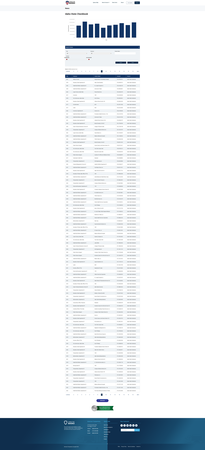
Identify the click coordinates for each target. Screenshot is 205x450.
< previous (68, 71)
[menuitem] (96, 2)
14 (123, 71)
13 (119, 71)
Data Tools (106, 424)
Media (88, 430)
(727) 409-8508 (95, 430)
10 (105, 71)
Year (67, 51)
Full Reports (106, 429)
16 (132, 71)
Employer (92, 51)
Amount (67, 56)
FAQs (119, 446)
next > (138, 71)
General (88, 428)
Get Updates (130, 2)
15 (128, 71)
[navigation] (108, 2)
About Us (105, 436)
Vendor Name (117, 51)
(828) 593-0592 (95, 428)
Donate (137, 2)
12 (114, 71)
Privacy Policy (123, 446)
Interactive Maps (107, 432)
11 (110, 71)
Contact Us (138, 446)
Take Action (106, 434)
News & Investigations (108, 427)
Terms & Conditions (131, 446)
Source (128, 76)
